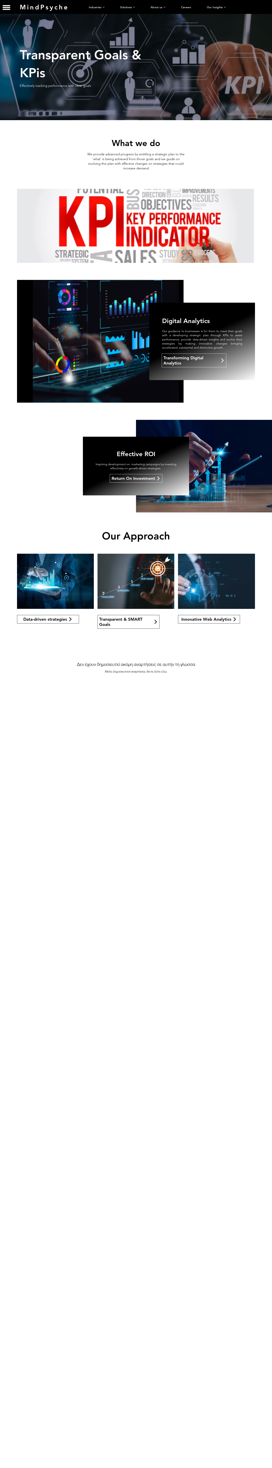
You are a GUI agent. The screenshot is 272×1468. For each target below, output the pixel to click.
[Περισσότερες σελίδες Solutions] (134, 7)
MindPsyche (44, 7)
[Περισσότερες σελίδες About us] (164, 7)
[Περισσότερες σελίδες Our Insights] (225, 7)
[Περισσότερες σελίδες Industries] (104, 7)
